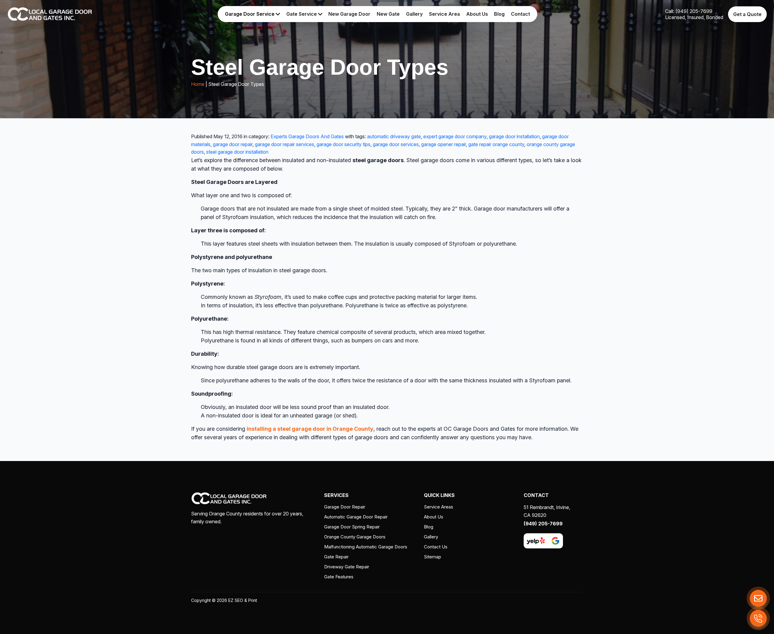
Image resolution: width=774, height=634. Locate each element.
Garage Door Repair (344, 507)
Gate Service (302, 14)
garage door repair (232, 144)
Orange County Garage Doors (354, 537)
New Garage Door (349, 14)
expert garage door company (454, 136)
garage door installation (514, 136)
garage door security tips (343, 144)
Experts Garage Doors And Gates (307, 136)
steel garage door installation (237, 152)
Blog (499, 14)
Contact (520, 14)
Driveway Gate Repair (346, 567)
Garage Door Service (250, 14)
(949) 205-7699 (543, 524)
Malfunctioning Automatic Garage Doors (365, 547)
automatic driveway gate (394, 136)
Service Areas (438, 507)
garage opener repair (443, 144)
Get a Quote (747, 14)
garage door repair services (284, 144)
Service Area (444, 14)
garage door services (396, 144)
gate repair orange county (496, 144)
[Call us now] (758, 618)
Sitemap (432, 557)
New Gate (388, 14)
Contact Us (435, 547)
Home (197, 84)
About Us (477, 14)
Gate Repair (336, 557)
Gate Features (338, 577)
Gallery (414, 14)
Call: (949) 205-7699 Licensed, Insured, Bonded (694, 14)
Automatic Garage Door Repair (356, 517)
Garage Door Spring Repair (352, 527)
